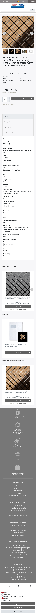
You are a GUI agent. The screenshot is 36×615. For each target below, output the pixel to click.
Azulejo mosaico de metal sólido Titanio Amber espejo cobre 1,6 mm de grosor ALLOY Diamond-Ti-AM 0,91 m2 (18, 391)
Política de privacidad (18, 510)
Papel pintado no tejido (18, 552)
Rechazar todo (18, 607)
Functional (7, 600)
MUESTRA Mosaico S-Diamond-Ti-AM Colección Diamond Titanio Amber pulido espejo (17, 345)
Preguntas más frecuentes (18, 525)
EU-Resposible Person (10, 133)
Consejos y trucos (18, 535)
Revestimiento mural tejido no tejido (18, 548)
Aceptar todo (18, 604)
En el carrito (21, 98)
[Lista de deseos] (26, 1)
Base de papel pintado (18, 550)
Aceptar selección (18, 611)
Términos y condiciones (18, 513)
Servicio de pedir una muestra (18, 495)
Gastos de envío (14, 109)
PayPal (6, 598)
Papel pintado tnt (18, 557)
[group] (18, 331)
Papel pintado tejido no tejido (18, 555)
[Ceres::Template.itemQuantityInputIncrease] (8, 98)
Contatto (18, 493)
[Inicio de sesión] (3, 1)
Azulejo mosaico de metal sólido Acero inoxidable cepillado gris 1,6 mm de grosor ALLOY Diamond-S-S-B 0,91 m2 (18, 297)
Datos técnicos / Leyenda (18, 530)
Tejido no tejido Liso (18, 545)
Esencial (6, 592)
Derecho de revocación (18, 508)
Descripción (7, 122)
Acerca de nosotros (18, 528)
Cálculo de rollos (18, 532)
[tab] (18, 116)
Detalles (6, 116)
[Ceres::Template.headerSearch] (32, 10)
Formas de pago (18, 491)
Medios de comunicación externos (14, 596)
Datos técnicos (8, 127)
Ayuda (18, 486)
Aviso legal (18, 505)
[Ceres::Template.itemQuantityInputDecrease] (8, 100)
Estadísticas (7, 594)
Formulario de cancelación (18, 515)
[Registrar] (7, 1)
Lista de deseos (9, 104)
